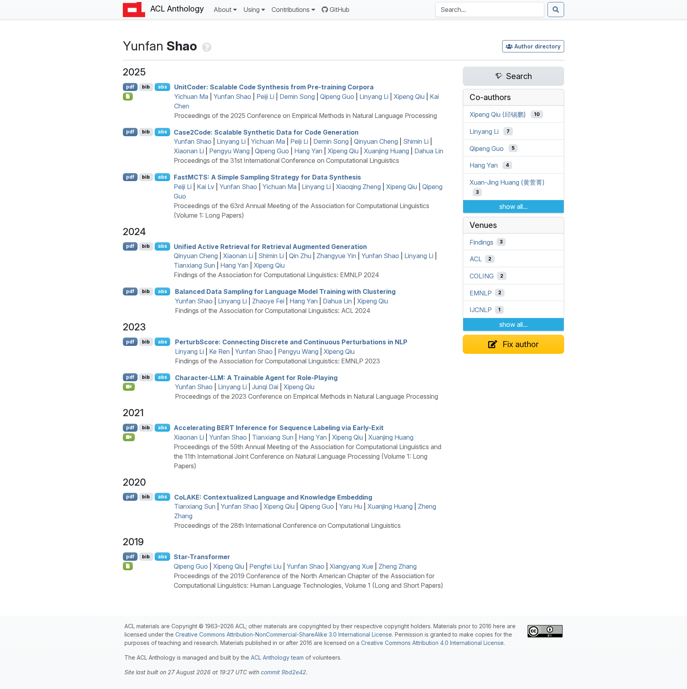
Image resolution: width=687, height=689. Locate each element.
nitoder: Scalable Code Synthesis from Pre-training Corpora (274, 87)
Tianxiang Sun (194, 265)
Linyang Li (373, 96)
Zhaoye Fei (268, 301)
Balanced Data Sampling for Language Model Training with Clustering (285, 291)
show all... (513, 206)
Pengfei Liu (265, 566)
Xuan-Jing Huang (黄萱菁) (507, 182)
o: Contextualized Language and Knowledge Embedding (273, 497)
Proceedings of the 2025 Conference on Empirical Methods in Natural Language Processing (305, 116)
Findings (481, 242)
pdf (130, 87)
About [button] (222, 10)
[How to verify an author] (206, 46)
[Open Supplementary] (128, 566)
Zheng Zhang (397, 566)
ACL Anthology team (277, 657)
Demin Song (297, 96)
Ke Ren (219, 351)
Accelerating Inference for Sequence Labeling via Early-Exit (279, 428)
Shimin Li (416, 141)
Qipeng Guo (337, 96)
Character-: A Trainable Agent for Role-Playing (256, 377)
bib (146, 87)
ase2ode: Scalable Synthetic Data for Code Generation (266, 132)
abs (162, 87)
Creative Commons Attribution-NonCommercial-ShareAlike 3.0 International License (283, 634)
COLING (482, 276)
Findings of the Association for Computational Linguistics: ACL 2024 (273, 311)
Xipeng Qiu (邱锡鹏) (498, 114)
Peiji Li (265, 96)
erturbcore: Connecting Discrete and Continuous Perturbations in (291, 342)
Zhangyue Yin (336, 256)
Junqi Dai (265, 387)
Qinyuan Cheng (376, 141)
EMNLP (481, 293)
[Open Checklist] (128, 96)
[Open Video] (129, 387)
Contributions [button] (291, 10)
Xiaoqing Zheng (358, 187)
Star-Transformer (202, 557)
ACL (476, 259)
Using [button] (251, 10)
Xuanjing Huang (386, 151)
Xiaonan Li (189, 151)
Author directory (537, 46)
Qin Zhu (300, 256)
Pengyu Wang (229, 151)
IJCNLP (481, 310)
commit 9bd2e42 (283, 672)
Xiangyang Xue (351, 566)
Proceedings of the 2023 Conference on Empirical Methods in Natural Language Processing (306, 396)
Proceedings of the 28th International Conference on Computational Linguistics (287, 525)
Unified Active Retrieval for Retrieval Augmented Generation (270, 246)
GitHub (339, 10)
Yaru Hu (350, 506)
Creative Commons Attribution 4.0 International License (432, 642)
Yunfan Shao (232, 96)
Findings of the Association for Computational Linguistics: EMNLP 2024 (276, 275)
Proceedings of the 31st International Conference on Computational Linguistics (286, 160)
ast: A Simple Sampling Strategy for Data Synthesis (267, 177)
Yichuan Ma (191, 96)
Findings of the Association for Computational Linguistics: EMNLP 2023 (277, 361)
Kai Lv (205, 187)
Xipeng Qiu (409, 96)
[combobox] (489, 9)
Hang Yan (308, 151)
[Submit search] (555, 9)
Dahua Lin (428, 151)
